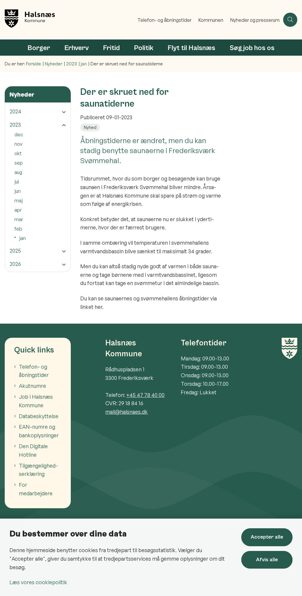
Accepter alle (267, 537)
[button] (62, 111)
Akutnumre (32, 386)
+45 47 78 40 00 (145, 395)
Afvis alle (267, 560)
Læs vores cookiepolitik (38, 582)
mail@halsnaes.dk (126, 411)
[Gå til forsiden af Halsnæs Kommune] (67, 19)
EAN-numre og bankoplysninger (39, 430)
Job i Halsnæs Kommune (36, 400)
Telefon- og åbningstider (34, 370)
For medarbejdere (35, 488)
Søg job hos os (252, 48)
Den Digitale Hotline (33, 450)
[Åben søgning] (290, 20)
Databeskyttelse (38, 416)
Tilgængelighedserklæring (38, 469)
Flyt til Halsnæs (191, 48)
